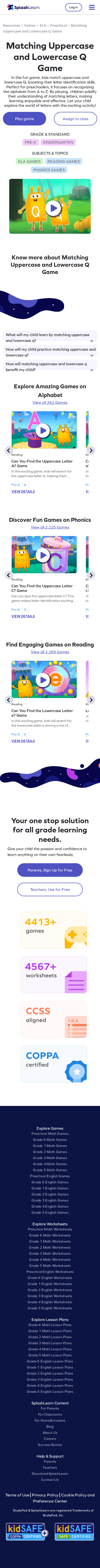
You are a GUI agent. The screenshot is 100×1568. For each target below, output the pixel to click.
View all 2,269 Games (50, 652)
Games (30, 25)
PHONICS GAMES (49, 170)
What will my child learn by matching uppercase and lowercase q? (48, 336)
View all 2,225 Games (50, 527)
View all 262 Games (50, 402)
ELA (43, 25)
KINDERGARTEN (58, 142)
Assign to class (75, 118)
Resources (11, 25)
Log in (73, 7)
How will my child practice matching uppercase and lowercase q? (51, 351)
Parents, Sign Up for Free (50, 870)
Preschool (58, 25)
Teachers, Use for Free (50, 889)
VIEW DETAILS (23, 491)
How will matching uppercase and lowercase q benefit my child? (46, 366)
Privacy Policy (45, 1495)
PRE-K (30, 142)
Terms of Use (18, 1495)
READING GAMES (64, 161)
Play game (24, 118)
